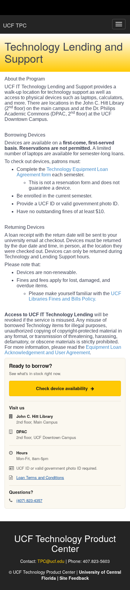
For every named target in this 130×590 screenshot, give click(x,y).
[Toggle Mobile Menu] (123, 7)
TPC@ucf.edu (50, 561)
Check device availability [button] (62, 388)
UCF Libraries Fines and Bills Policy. (75, 296)
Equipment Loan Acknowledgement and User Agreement (63, 350)
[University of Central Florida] (46, 7)
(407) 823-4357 (29, 500)
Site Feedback (74, 578)
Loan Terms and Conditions (40, 477)
